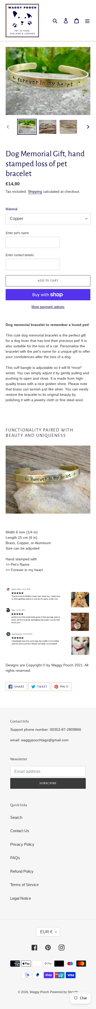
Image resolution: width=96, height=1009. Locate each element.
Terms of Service (24, 884)
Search (16, 817)
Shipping (35, 191)
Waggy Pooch (39, 992)
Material (11, 209)
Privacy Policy (22, 844)
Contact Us (19, 831)
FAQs (15, 858)
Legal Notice (20, 898)
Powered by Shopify (64, 992)
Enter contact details (20, 255)
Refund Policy (22, 871)
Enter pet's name (17, 233)
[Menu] (87, 20)
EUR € (46, 932)
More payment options (48, 307)
